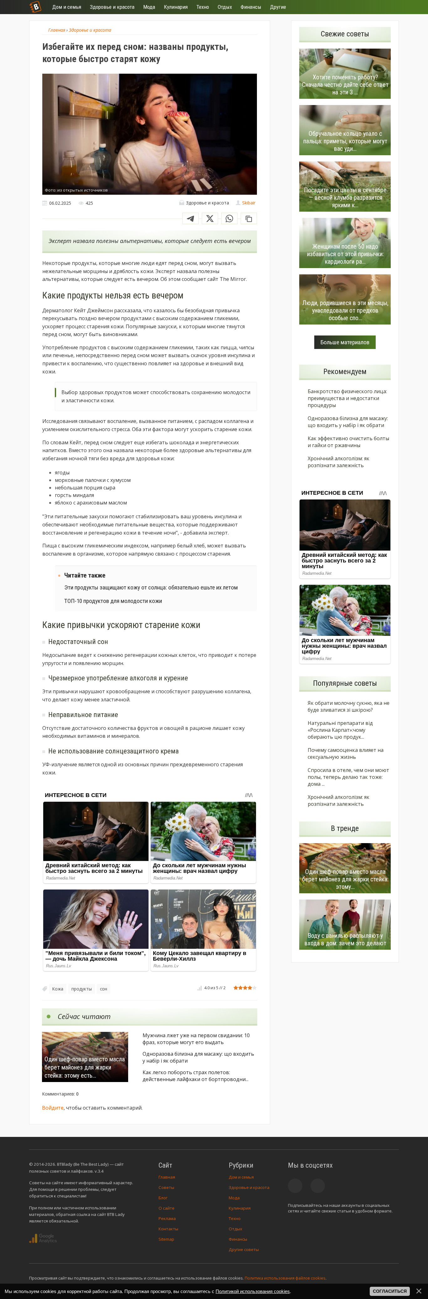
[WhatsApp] (229, 218)
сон (103, 989)
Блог (163, 1198)
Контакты (168, 1229)
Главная (167, 1177)
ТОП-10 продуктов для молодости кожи (113, 601)
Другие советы (244, 1249)
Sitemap (166, 1239)
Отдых (235, 1229)
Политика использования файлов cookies (285, 1278)
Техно (235, 1218)
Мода (234, 1198)
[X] (210, 218)
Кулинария (240, 1208)
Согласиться (390, 1291)
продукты (81, 989)
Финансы (238, 1239)
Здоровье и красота (249, 1187)
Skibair (248, 203)
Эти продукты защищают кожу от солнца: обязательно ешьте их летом (151, 587)
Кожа (57, 989)
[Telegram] (190, 218)
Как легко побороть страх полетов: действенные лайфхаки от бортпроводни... (195, 1076)
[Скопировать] (249, 218)
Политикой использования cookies (253, 1291)
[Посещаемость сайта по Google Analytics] (43, 1238)
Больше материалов (345, 342)
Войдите (53, 1107)
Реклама (167, 1218)
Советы (166, 1187)
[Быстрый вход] (390, 7)
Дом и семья (241, 1177)
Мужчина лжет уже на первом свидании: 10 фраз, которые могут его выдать (196, 1039)
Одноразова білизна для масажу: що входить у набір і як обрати (198, 1057)
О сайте (167, 1208)
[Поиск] (371, 7)
